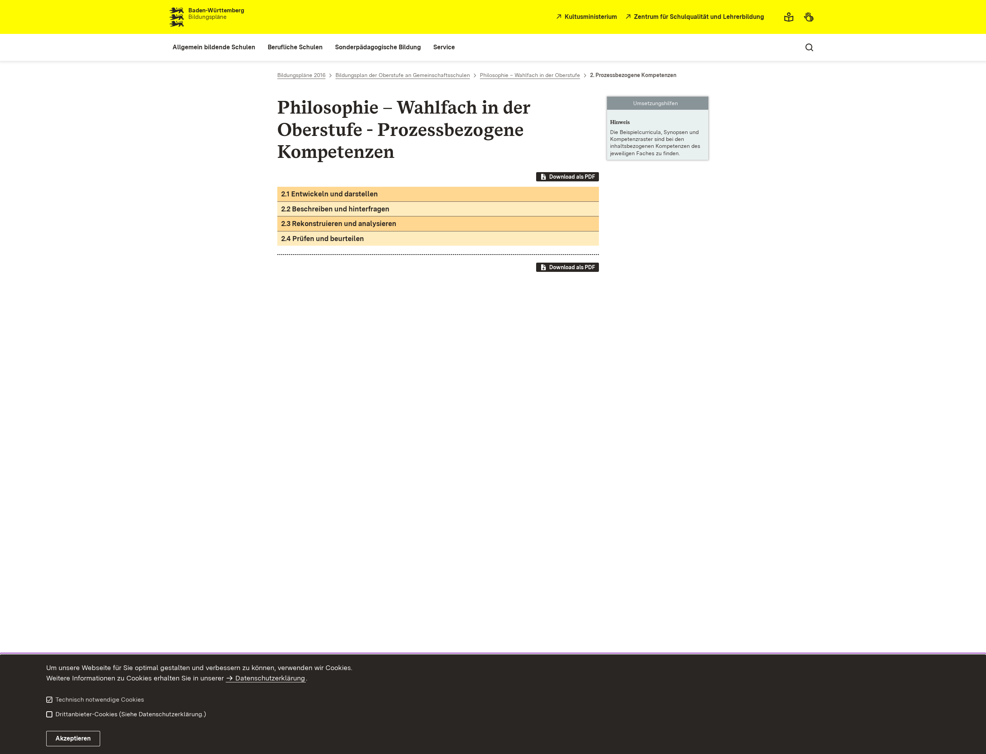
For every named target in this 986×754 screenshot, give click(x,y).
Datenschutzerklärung (270, 678)
